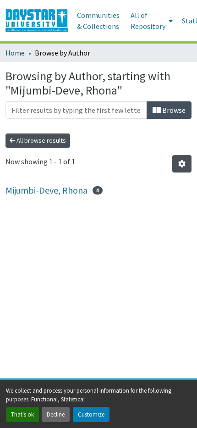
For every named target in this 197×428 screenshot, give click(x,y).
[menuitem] (151, 21)
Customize (91, 414)
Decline (56, 414)
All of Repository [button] (148, 21)
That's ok (22, 414)
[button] (36, 20)
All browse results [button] (40, 140)
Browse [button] (173, 110)
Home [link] (15, 52)
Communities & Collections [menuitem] (98, 21)
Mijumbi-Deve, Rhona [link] (46, 190)
